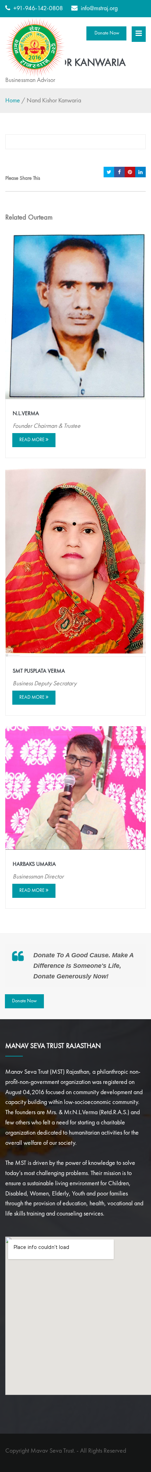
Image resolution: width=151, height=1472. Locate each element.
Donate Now (106, 33)
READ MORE (32, 439)
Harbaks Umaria (34, 864)
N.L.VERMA (26, 414)
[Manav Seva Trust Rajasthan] (35, 47)
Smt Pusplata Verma (39, 671)
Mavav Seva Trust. (53, 1451)
